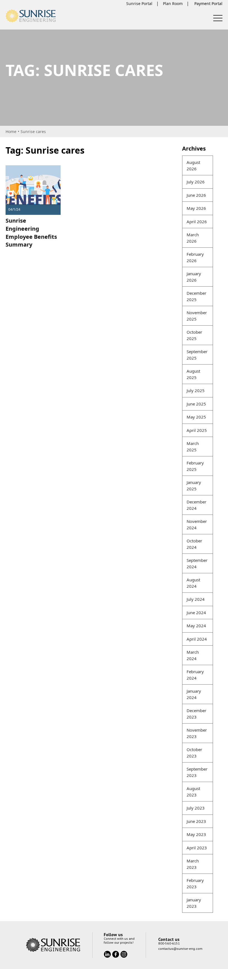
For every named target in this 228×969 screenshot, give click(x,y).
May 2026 (196, 208)
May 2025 (196, 417)
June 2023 (196, 821)
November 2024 (197, 524)
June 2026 (196, 195)
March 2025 (193, 446)
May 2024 (196, 625)
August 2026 (193, 165)
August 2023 (193, 792)
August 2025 (193, 374)
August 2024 (193, 583)
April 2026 (197, 221)
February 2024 (195, 675)
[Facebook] (116, 954)
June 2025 (196, 404)
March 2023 (193, 864)
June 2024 (196, 612)
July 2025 (196, 390)
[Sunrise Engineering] (31, 15)
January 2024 (194, 694)
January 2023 (194, 903)
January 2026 (194, 277)
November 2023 (197, 733)
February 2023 (195, 883)
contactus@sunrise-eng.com (180, 948)
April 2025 (197, 430)
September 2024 (197, 563)
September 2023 (197, 772)
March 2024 (193, 655)
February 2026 (195, 257)
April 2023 (197, 847)
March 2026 (193, 238)
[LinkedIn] (108, 954)
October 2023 (194, 753)
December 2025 (196, 296)
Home (11, 131)
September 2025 (197, 355)
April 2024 (197, 639)
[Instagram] (123, 954)
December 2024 (196, 505)
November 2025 (197, 316)
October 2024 (194, 544)
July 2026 (196, 182)
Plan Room (173, 3)
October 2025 (194, 335)
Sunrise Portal (139, 3)
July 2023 (196, 808)
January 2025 (194, 485)
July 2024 (196, 599)
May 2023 (196, 834)
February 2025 (195, 466)
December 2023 (196, 714)
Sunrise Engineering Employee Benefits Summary (31, 232)
